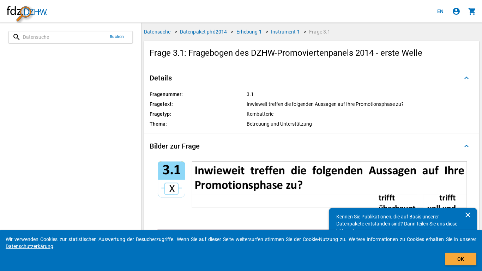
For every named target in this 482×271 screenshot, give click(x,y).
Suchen (117, 36)
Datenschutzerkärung (29, 246)
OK (460, 259)
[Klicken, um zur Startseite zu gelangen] (27, 11)
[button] (312, 78)
